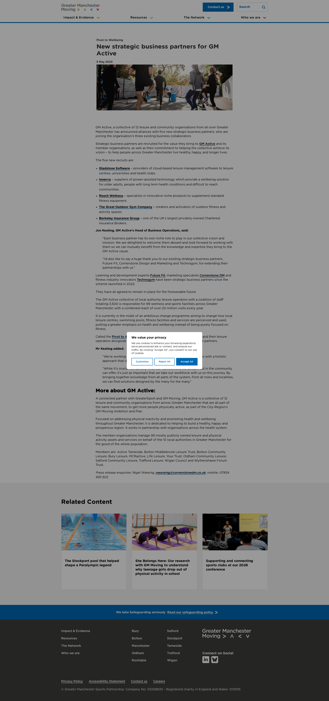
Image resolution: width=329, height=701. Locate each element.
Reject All (164, 362)
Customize (142, 362)
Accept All (187, 362)
